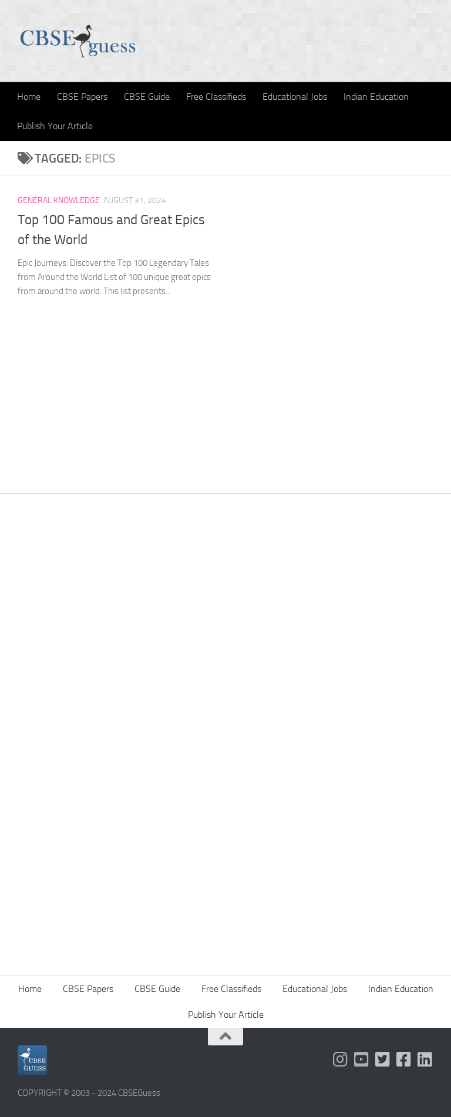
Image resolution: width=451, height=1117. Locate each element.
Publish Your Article (55, 125)
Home (29, 96)
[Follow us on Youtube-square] (362, 1059)
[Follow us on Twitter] (383, 1059)
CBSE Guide (147, 96)
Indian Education (376, 96)
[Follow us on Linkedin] (425, 1059)
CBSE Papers (82, 96)
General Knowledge (59, 200)
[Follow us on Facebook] (404, 1059)
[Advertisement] (225, 635)
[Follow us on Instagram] (340, 1059)
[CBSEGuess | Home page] (78, 41)
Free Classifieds (216, 96)
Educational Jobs (294, 96)
